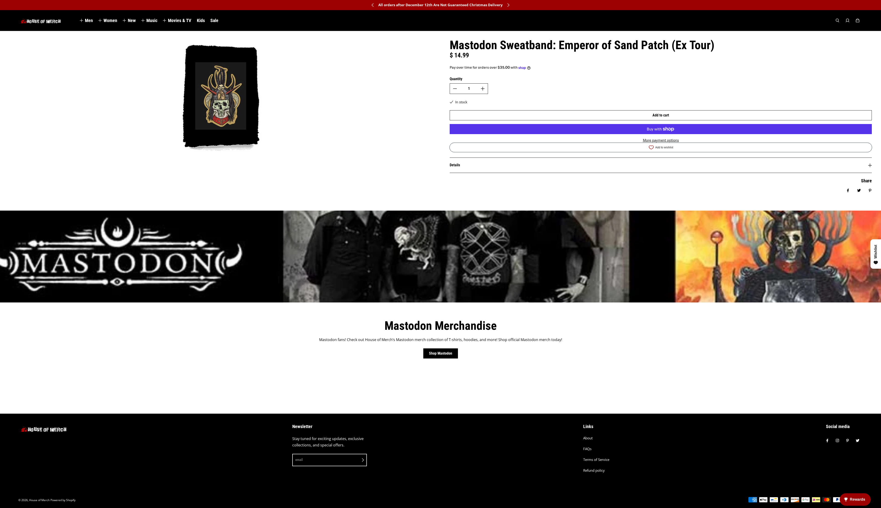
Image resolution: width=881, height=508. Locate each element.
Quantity (456, 79)
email (299, 460)
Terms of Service (596, 459)
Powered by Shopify (62, 500)
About (588, 438)
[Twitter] (858, 440)
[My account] (847, 20)
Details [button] (455, 165)
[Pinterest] (847, 440)
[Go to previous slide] (372, 5)
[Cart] (858, 20)
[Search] (837, 20)
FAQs (587, 448)
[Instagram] (837, 440)
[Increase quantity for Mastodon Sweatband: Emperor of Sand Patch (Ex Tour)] (483, 89)
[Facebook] (827, 440)
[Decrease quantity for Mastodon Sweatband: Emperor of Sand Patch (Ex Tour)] (455, 89)
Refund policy (594, 470)
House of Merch (39, 500)
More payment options (661, 140)
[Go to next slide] (508, 5)
